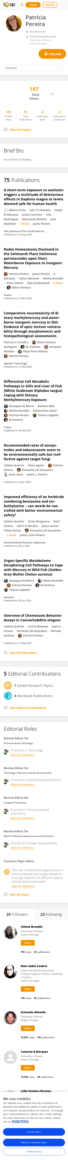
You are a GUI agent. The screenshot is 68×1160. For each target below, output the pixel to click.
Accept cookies (34, 1132)
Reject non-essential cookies (34, 1142)
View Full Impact (20, 129)
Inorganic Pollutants (15, 802)
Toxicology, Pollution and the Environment (28, 772)
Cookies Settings (34, 1152)
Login (33, 4)
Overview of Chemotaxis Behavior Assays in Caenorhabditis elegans (33, 617)
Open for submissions (22, 754)
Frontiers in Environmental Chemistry (30, 811)
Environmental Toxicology (18, 743)
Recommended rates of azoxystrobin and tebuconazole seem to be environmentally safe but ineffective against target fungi (32, 452)
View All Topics (19, 894)
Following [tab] (51, 914)
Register (50, 4)
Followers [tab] (17, 914)
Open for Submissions (23, 886)
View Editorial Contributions (27, 708)
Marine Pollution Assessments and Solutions (29, 836)
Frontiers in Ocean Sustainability (34, 843)
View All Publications (23, 653)
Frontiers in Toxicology (27, 750)
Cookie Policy (20, 1121)
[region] (34, 1126)
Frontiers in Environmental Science (36, 780)
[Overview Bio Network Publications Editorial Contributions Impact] (34, 68)
